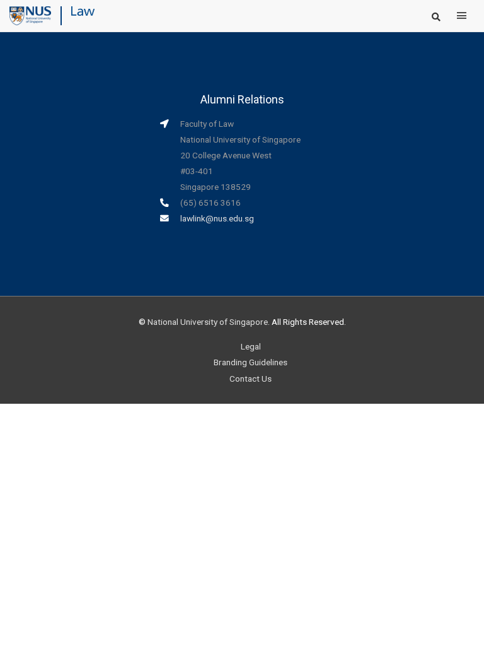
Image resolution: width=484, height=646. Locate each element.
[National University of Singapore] (30, 15)
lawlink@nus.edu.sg (217, 218)
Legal (251, 346)
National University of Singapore (207, 322)
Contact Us (250, 378)
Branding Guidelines (250, 362)
